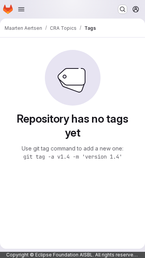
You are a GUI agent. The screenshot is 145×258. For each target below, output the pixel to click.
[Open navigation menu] (21, 9)
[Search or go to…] (122, 9)
